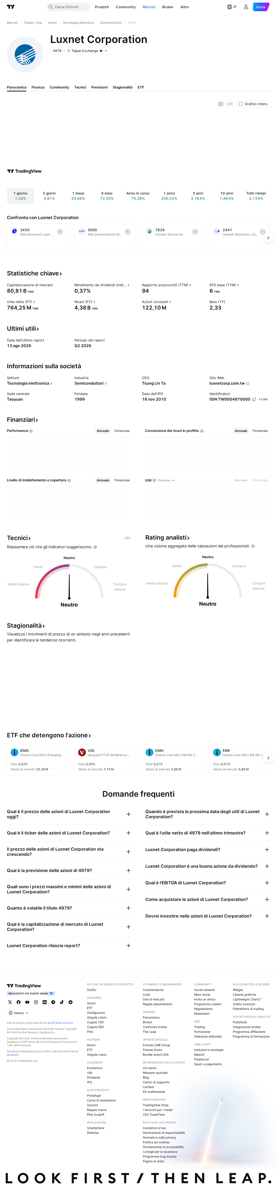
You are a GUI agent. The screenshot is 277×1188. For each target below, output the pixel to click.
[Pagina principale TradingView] (11, 7)
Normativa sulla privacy (159, 1137)
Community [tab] (59, 87)
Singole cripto (96, 1017)
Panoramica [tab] (16, 87)
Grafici (91, 990)
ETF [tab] (141, 87)
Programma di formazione (251, 1036)
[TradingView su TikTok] (62, 1002)
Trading (199, 1027)
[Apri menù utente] (246, 7)
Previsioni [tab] (99, 87)
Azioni (91, 1003)
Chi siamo (149, 1068)
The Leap (149, 1031)
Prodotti (102, 7)
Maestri (199, 1054)
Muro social (202, 994)
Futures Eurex (152, 1050)
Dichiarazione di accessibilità (163, 1147)
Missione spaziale (155, 1072)
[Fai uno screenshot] (220, 103)
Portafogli (94, 1095)
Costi (146, 994)
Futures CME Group (156, 1045)
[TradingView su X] (10, 1002)
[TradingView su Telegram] (53, 1002)
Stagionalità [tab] (122, 87)
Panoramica (151, 1017)
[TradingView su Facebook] (19, 1002)
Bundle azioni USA (156, 1054)
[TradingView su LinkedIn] (45, 1002)
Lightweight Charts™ (247, 999)
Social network (204, 990)
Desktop (93, 1132)
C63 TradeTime (154, 1114)
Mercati (149, 7)
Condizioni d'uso (154, 1128)
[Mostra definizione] (56, 285)
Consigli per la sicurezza (160, 1151)
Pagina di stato (153, 1161)
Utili (89, 1072)
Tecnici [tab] (80, 87)
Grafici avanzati (244, 1004)
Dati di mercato (153, 999)
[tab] (103, 431)
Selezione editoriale (208, 1036)
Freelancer (201, 1059)
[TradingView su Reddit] (71, 1002)
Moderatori (201, 1013)
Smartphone (95, 1128)
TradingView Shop (156, 1105)
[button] (112, 7)
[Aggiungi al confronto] (60, 231)
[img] (101, 51)
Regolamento (203, 1009)
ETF (89, 1008)
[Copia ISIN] (254, 399)
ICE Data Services (62, 1022)
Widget (238, 990)
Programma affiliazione (249, 1031)
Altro (184, 7)
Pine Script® (95, 1114)
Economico (94, 1068)
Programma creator (208, 1004)
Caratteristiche (153, 990)
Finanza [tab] (38, 87)
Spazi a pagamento (208, 1064)
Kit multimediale (154, 1091)
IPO (89, 1082)
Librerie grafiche (244, 994)
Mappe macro (97, 1110)
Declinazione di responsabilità (164, 1132)
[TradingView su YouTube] (27, 1002)
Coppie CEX (95, 1022)
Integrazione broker (247, 1027)
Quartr (14, 1054)
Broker (168, 7)
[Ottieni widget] (230, 103)
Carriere (148, 1087)
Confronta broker (155, 1027)
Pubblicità (240, 1022)
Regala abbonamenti (157, 1004)
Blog (146, 1077)
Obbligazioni (96, 1012)
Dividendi (93, 1077)
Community (126, 7)
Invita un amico (205, 999)
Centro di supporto (156, 1082)
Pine (90, 1031)
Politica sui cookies (156, 1142)
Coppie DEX (95, 1027)
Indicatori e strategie (208, 1050)
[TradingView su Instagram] (36, 1002)
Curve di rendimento (101, 1100)
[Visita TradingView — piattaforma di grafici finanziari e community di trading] (24, 171)
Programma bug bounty (160, 1156)
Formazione (202, 1031)
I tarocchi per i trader (158, 1110)
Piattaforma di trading (248, 1009)
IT (235, 7)
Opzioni (92, 1105)
